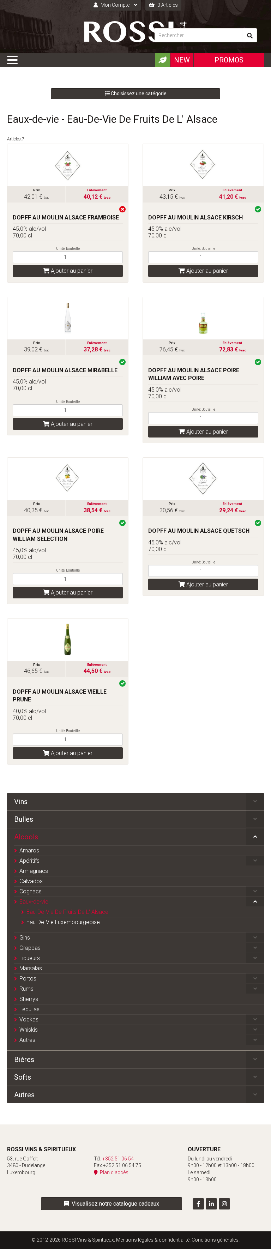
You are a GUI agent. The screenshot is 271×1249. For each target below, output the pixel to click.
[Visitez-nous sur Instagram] (224, 1203)
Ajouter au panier (70, 270)
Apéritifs (29, 860)
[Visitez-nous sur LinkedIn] (211, 1203)
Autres (27, 1040)
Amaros (29, 850)
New (182, 60)
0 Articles (167, 5)
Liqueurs (29, 958)
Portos (27, 978)
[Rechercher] (250, 35)
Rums (26, 988)
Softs (22, 1077)
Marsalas (30, 968)
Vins (21, 801)
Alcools (26, 837)
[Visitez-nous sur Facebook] (198, 1203)
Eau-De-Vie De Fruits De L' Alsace (67, 912)
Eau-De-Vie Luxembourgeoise (63, 922)
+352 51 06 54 (118, 1158)
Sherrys (28, 999)
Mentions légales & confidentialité (152, 1240)
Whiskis (28, 1029)
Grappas (30, 948)
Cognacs (30, 891)
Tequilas (29, 1009)
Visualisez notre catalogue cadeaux (114, 1203)
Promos (229, 60)
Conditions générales (215, 1240)
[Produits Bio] (162, 60)
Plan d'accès (113, 1172)
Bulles (23, 819)
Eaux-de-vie (33, 901)
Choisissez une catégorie (138, 93)
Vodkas (28, 1019)
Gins (24, 937)
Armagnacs (33, 871)
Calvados (31, 881)
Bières (24, 1059)
